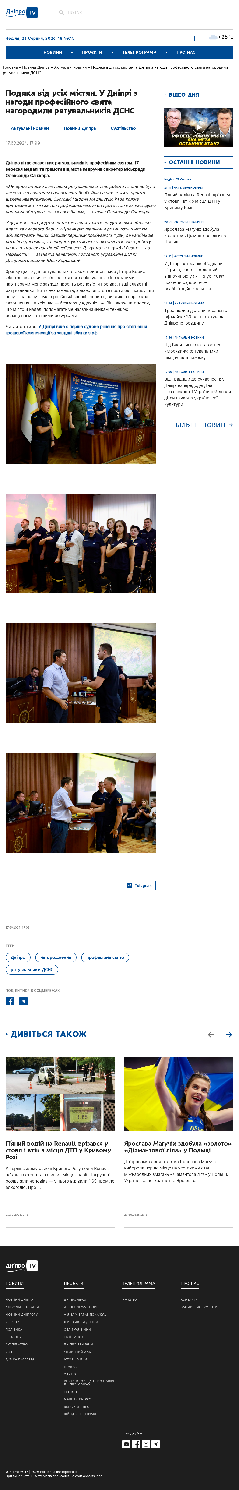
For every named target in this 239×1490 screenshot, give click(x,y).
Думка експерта (20, 1359)
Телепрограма (140, 52)
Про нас (186, 52)
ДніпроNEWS (75, 1299)
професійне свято (105, 957)
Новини (53, 52)
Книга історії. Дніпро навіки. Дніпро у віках (90, 1383)
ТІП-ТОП (70, 1392)
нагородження (55, 957)
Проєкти (92, 52)
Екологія (14, 1337)
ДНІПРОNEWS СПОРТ (81, 1307)
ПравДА (70, 1367)
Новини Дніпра (36, 67)
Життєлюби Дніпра (81, 1322)
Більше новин (201, 425)
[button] (229, 1034)
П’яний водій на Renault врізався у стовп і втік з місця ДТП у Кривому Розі (58, 1150)
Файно (70, 1374)
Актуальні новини (70, 67)
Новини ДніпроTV (22, 1314)
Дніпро (18, 957)
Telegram (143, 885)
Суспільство (123, 128)
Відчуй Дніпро (77, 1407)
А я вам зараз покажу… (85, 1314)
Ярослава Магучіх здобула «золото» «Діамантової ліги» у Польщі (178, 1147)
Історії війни (75, 1359)
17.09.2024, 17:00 (23, 143)
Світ (9, 1352)
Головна (10, 67)
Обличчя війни (77, 1329)
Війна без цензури (81, 1414)
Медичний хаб (77, 1352)
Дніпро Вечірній (78, 1344)
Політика (14, 1329)
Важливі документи (199, 1307)
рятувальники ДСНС (32, 969)
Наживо (129, 1299)
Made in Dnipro (77, 1399)
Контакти (189, 1299)
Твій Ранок (74, 1337)
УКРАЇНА (13, 1322)
